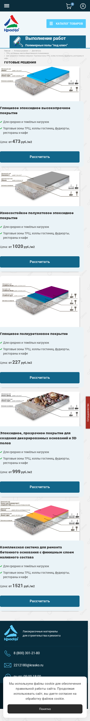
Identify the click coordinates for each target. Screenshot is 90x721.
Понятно (45, 709)
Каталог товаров (69, 23)
